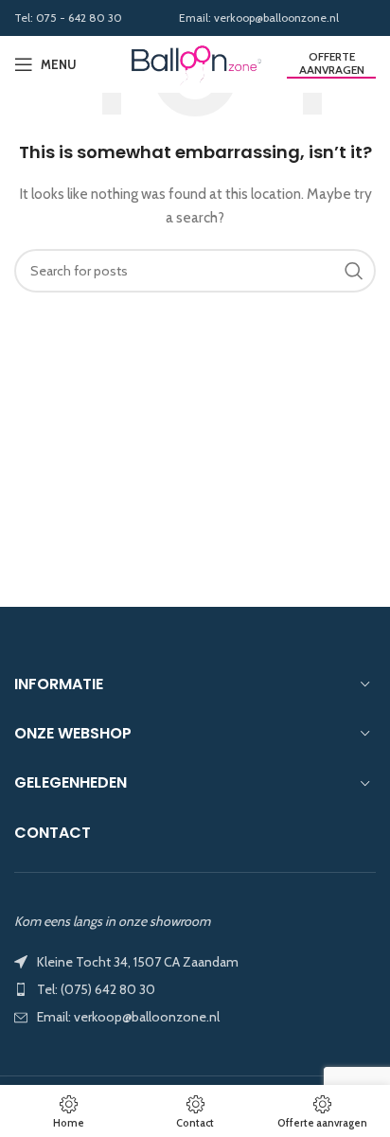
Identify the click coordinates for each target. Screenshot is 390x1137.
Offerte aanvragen (331, 63)
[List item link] (195, 989)
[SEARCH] (354, 271)
